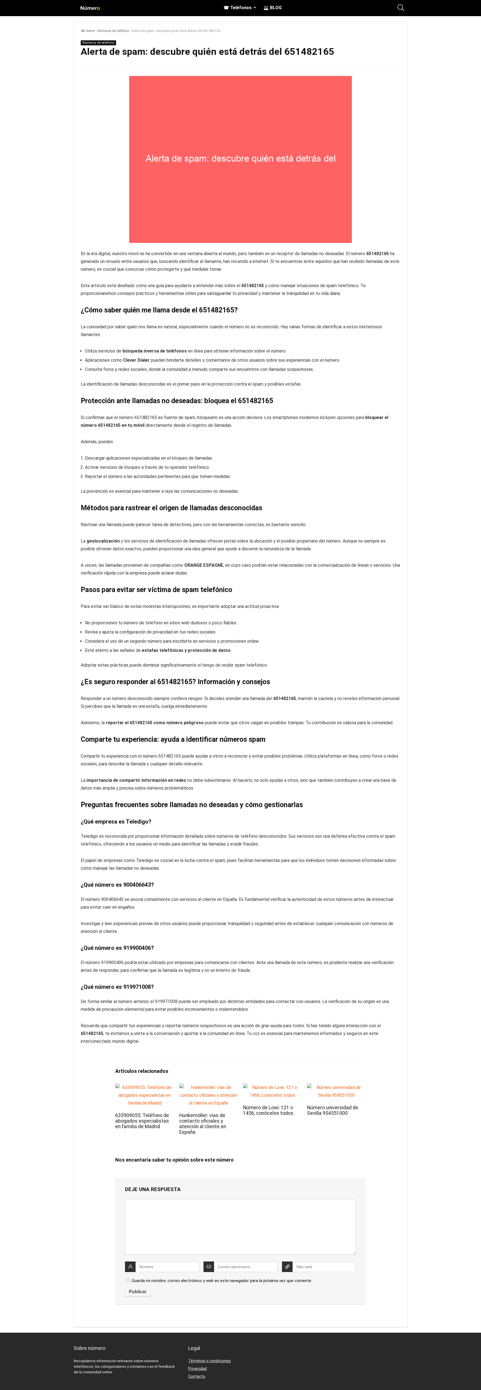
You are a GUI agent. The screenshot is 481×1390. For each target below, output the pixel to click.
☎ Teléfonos (238, 7)
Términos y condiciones (209, 1361)
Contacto (196, 1376)
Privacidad (197, 1368)
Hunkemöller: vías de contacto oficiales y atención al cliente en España (202, 1124)
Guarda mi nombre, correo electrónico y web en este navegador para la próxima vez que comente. (222, 1280)
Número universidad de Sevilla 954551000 (332, 1110)
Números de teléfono (113, 31)
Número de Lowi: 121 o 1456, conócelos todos (268, 1110)
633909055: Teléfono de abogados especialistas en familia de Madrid (142, 1121)
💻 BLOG (272, 7)
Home (90, 31)
